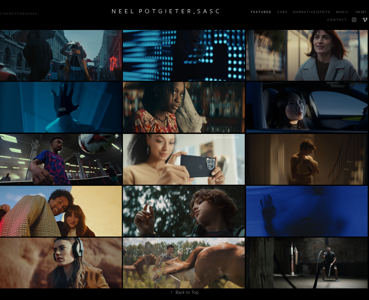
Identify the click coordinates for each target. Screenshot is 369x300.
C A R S (282, 12)
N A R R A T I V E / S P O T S (311, 12)
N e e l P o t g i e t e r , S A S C (165, 10)
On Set (361, 12)
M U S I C (342, 12)
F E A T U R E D (261, 12)
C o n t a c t (336, 20)
